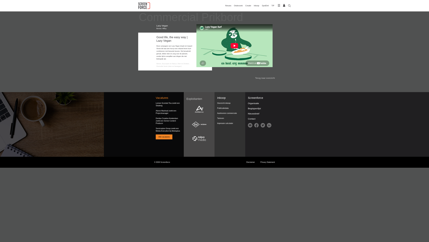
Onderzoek (238, 6)
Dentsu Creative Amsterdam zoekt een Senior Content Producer (167, 120)
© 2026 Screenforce (162, 162)
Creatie (248, 6)
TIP (272, 6)
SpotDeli (265, 6)
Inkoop (256, 6)
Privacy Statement (267, 162)
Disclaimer (250, 162)
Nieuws (228, 6)
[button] (263, 78)
